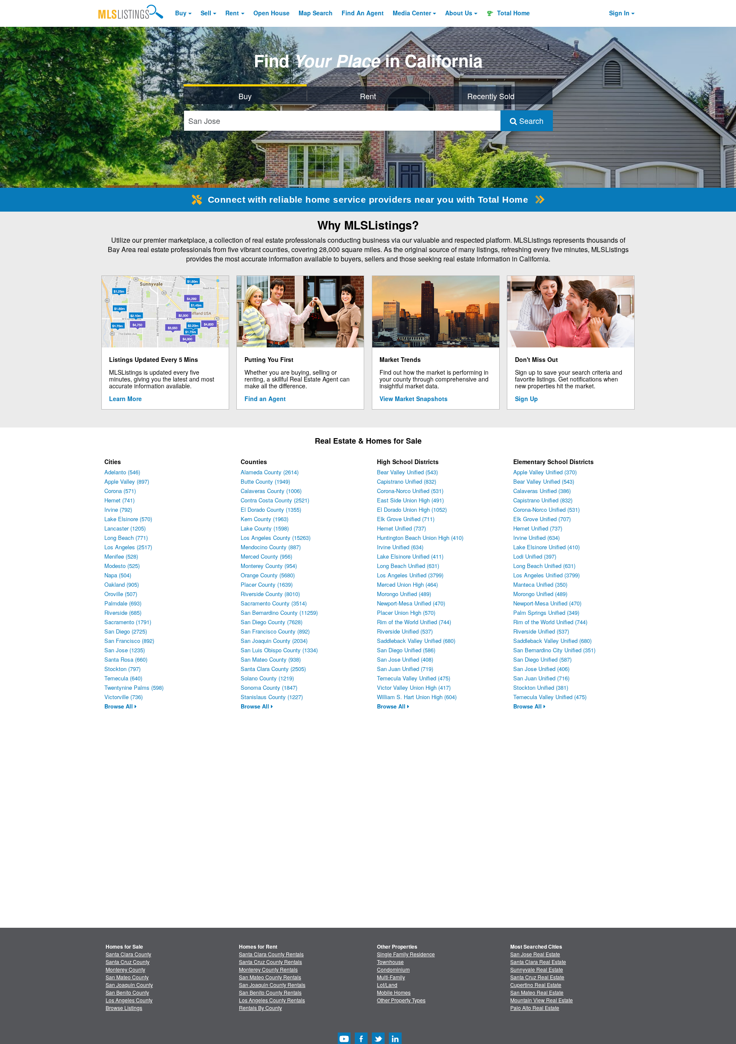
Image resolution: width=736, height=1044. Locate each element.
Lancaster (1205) (125, 528)
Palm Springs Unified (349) (546, 612)
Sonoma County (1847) (269, 687)
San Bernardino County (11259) (279, 612)
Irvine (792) (118, 509)
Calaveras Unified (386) (542, 491)
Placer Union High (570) (406, 612)
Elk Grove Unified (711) (405, 519)
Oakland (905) (121, 584)
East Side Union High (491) (410, 500)
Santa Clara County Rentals (271, 954)
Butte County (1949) (265, 481)
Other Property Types (401, 1000)
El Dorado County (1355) (271, 509)
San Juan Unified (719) (405, 669)
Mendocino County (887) (271, 547)
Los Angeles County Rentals (272, 1000)
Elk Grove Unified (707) (542, 519)
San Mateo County (127, 977)
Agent (363, 13)
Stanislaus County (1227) (272, 697)
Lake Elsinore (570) (128, 519)
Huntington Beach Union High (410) (420, 537)
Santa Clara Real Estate (538, 961)
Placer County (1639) (267, 584)
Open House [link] (271, 13)
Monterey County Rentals (268, 969)
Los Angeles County (129, 1000)
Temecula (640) (123, 678)
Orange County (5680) (268, 575)
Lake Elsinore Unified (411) (410, 556)
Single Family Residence (406, 954)
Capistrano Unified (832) (406, 481)
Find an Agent (265, 398)
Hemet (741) (119, 500)
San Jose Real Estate (535, 954)
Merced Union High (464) (407, 584)
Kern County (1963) (264, 519)
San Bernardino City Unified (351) (554, 650)
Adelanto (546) (122, 472)
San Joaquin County (129, 984)
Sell (206, 13)
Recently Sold (491, 95)
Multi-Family (391, 977)
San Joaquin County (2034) (274, 641)
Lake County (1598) (265, 528)
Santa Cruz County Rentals (270, 961)
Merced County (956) (266, 556)
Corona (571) (120, 491)
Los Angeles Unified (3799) (410, 575)
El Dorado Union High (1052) (412, 509)
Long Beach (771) (126, 537)
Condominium (393, 969)
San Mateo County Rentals (270, 977)
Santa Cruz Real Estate (537, 977)
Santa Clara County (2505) (273, 669)
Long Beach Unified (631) (408, 566)
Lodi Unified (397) (534, 556)
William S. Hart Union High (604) (417, 697)
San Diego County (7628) (271, 622)
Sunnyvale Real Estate (536, 969)
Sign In (619, 13)
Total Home (512, 13)
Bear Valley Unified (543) (407, 472)
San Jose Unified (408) (405, 659)
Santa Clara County (128, 954)
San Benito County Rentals (270, 992)
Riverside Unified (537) (405, 631)
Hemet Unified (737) (401, 528)
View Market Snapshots (414, 398)
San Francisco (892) (129, 641)
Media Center (412, 13)
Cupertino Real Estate (535, 984)
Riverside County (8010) (270, 594)
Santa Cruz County (128, 961)
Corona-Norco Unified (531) (410, 491)
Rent (232, 13)
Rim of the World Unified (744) (414, 622)
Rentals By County (260, 1007)
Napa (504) (117, 575)
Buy (181, 13)
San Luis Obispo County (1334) (279, 650)
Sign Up (526, 398)
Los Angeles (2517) (128, 547)
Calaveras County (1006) (271, 491)
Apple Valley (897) (126, 481)
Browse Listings (124, 1007)
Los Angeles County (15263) (275, 537)
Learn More (125, 398)
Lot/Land (387, 984)
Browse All (119, 706)
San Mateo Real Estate (537, 992)
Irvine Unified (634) (400, 547)
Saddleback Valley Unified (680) (416, 641)
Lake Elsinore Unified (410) (546, 547)
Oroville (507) (120, 594)
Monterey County (125, 969)
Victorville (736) (123, 697)
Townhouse (390, 961)
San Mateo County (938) (271, 659)
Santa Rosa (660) (125, 659)
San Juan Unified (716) (541, 678)
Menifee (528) (121, 556)
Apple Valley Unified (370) (545, 472)
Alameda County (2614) (270, 472)
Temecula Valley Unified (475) (413, 678)
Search (530, 120)
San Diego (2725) (125, 631)
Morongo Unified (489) (404, 594)
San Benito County (127, 992)
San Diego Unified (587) (542, 659)
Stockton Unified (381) (540, 687)
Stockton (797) (122, 669)
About (458, 13)
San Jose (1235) (124, 650)
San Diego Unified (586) (406, 650)
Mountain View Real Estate (541, 1000)
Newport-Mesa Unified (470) (411, 603)
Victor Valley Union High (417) (414, 687)
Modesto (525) (122, 566)
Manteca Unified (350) (540, 584)
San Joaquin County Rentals (272, 984)
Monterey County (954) (269, 566)
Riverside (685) (122, 612)
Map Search (316, 13)
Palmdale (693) (122, 603)
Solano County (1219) (267, 678)
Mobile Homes (394, 992)
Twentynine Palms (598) (134, 687)
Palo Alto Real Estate (534, 1007)
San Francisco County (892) (275, 631)
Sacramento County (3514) (274, 603)
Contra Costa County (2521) (275, 500)
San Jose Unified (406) (541, 669)
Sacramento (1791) (127, 622)
